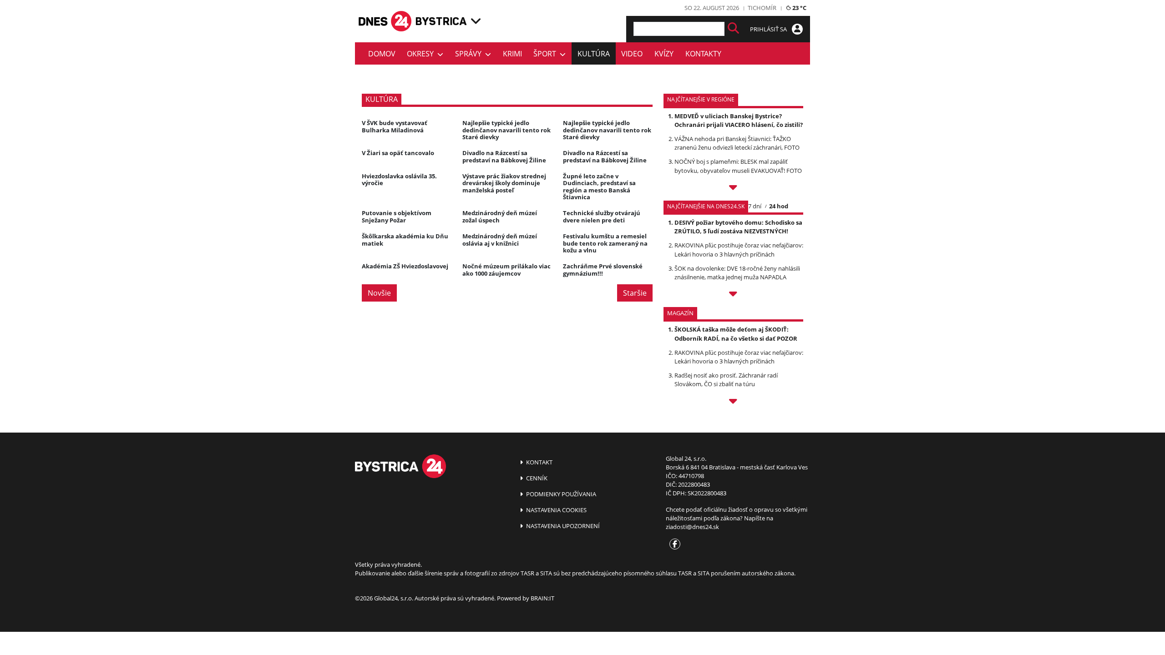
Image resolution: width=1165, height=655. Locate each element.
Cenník (536, 478)
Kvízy (664, 54)
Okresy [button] (422, 54)
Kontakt (538, 462)
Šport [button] (546, 54)
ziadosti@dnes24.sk (692, 527)
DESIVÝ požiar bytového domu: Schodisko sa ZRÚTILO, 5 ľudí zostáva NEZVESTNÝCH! (738, 226)
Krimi (512, 54)
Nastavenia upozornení (562, 526)
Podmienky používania (560, 494)
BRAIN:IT (542, 598)
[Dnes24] (441, 21)
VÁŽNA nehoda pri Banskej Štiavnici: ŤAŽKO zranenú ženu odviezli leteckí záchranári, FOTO (737, 143)
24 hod (778, 206)
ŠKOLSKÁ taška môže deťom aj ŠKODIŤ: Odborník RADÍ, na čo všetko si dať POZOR (735, 333)
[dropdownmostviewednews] (733, 189)
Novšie (379, 293)
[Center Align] (733, 29)
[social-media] (673, 544)
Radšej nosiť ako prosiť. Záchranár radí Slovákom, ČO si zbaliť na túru (726, 379)
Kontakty (703, 54)
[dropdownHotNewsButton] (733, 402)
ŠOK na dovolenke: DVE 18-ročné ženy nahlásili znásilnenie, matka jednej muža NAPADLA (737, 272)
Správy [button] (470, 54)
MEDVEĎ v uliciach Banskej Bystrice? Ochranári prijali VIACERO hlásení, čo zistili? (738, 120)
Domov (381, 54)
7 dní (754, 206)
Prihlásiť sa (769, 29)
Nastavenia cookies (556, 510)
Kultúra (593, 54)
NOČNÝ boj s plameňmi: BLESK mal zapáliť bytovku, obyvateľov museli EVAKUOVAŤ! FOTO (738, 165)
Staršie (635, 293)
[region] (476, 21)
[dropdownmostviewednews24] (733, 295)
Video (632, 54)
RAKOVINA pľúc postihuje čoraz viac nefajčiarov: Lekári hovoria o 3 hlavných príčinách (738, 249)
